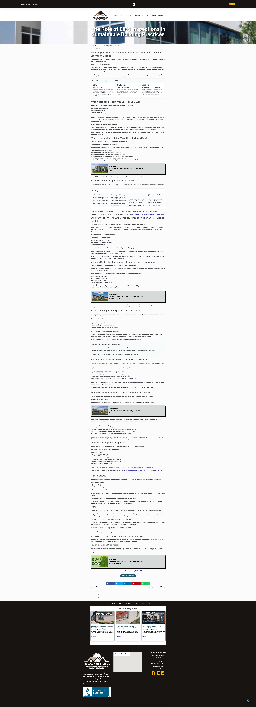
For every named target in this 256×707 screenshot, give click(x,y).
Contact (160, 15)
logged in (99, 597)
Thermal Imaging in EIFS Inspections (132, 339)
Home (115, 15)
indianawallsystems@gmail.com (158, 668)
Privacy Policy (118, 704)
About (121, 15)
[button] (134, 4)
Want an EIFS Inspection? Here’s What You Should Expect (139, 470)
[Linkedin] (232, 4)
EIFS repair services (115, 503)
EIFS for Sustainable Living (123, 45)
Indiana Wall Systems (99, 704)
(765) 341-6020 (158, 657)
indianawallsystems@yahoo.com (30, 4)
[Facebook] (230, 4)
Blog (147, 15)
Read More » (93, 636)
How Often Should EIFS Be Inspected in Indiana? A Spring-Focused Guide (130, 387)
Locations (138, 15)
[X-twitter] (234, 4)
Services (128, 15)
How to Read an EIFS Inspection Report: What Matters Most (147, 214)
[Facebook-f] (153, 673)
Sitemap (153, 15)
